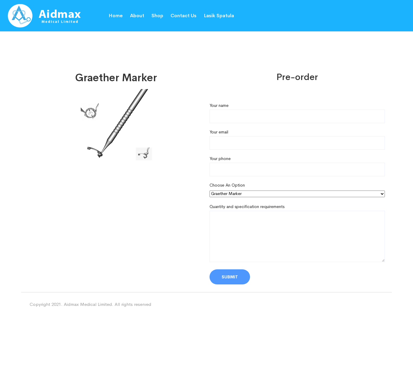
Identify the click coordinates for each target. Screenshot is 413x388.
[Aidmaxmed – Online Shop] (51, 15)
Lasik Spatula (219, 15)
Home (116, 15)
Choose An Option (227, 185)
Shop (157, 15)
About (137, 15)
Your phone (220, 158)
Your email (219, 132)
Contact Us (184, 15)
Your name (219, 105)
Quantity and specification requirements (247, 206)
